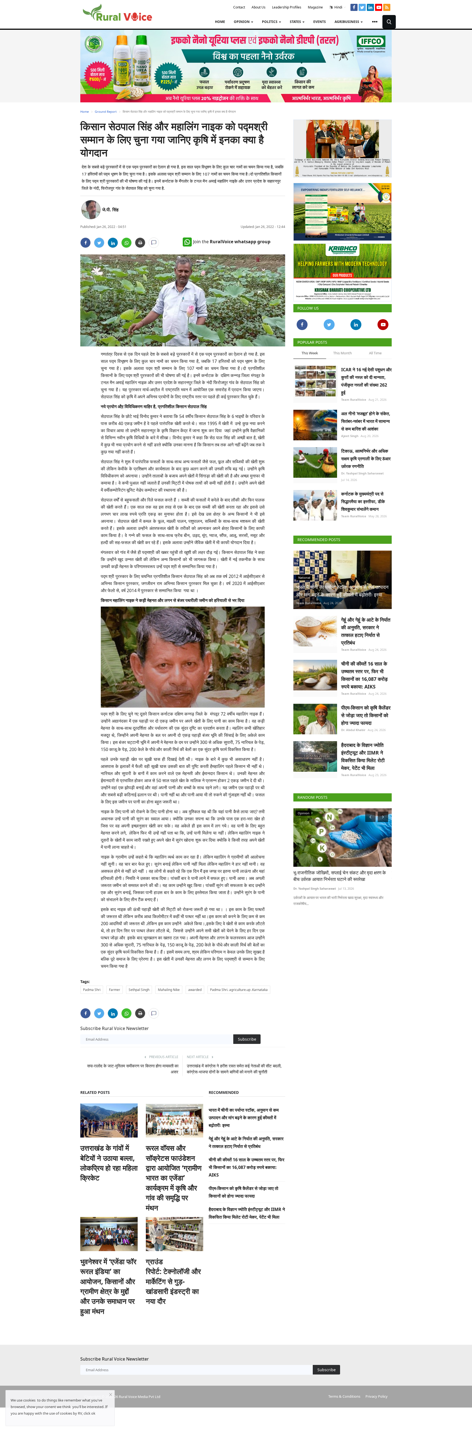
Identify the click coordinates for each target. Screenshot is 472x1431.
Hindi (338, 7)
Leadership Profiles (286, 7)
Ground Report (106, 111)
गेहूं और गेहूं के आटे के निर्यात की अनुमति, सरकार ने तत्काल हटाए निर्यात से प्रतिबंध (365, 631)
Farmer (114, 989)
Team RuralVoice (353, 399)
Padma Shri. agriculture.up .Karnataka (239, 989)
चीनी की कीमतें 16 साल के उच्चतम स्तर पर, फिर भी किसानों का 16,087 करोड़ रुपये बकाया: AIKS (246, 1167)
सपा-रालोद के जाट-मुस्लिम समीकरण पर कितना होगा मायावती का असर (132, 1068)
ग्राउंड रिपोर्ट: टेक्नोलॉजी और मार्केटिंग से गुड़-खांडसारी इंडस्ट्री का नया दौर (173, 1281)
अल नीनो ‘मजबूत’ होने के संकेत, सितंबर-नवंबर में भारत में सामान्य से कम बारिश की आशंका (365, 421)
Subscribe (247, 1039)
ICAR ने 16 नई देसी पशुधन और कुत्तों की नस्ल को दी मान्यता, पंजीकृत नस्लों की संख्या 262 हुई (366, 381)
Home (220, 21)
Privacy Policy (376, 1396)
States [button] (296, 21)
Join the (231, 242)
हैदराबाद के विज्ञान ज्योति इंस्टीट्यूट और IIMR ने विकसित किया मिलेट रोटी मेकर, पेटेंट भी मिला (363, 756)
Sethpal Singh (139, 989)
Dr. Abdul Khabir (353, 730)
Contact (239, 7)
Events (319, 21)
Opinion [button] (242, 21)
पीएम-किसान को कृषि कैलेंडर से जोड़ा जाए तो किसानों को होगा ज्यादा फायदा (366, 715)
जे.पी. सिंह (110, 210)
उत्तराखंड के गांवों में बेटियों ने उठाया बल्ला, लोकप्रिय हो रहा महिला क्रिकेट (109, 1163)
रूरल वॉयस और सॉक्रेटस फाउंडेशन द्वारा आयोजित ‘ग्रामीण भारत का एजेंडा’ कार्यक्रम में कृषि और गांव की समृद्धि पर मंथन (174, 1177)
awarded (195, 989)
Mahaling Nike (169, 989)
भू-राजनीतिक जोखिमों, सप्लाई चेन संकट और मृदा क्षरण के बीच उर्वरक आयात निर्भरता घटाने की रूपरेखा (339, 875)
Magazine (315, 7)
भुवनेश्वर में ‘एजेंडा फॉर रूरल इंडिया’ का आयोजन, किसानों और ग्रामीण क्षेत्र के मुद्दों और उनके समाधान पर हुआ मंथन (108, 1286)
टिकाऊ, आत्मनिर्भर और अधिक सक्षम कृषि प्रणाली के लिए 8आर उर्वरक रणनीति (366, 458)
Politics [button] (270, 21)
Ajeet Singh (349, 436)
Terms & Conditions (344, 1396)
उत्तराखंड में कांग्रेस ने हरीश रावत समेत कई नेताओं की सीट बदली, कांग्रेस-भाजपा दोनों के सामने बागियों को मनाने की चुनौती (234, 1068)
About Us (259, 7)
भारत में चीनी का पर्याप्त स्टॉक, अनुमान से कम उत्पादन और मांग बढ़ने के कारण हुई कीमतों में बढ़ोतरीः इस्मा (244, 1117)
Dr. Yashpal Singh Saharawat (362, 473)
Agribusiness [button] (347, 21)
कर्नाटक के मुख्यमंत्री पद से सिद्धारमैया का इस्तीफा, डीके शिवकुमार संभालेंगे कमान (363, 501)
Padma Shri (92, 989)
